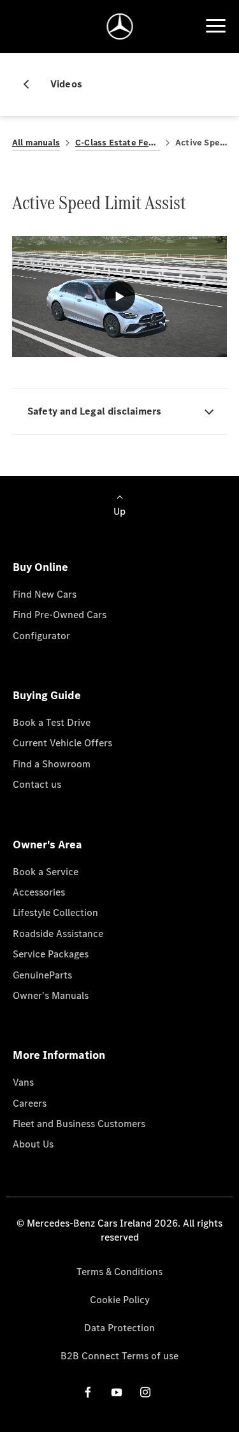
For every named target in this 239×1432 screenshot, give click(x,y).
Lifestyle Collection (55, 912)
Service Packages (51, 954)
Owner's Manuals (51, 995)
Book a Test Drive (52, 722)
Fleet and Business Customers (79, 1123)
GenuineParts (42, 975)
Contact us (37, 784)
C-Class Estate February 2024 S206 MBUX (117, 143)
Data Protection (119, 1327)
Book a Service (45, 871)
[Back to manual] (31, 84)
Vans (23, 1082)
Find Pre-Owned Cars (59, 614)
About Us (33, 1144)
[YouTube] (116, 1392)
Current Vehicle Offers (62, 742)
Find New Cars (44, 594)
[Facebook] (88, 1392)
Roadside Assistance (58, 933)
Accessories (39, 892)
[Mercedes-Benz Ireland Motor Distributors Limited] (119, 26)
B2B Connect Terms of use (119, 1355)
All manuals (36, 143)
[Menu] (215, 26)
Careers (30, 1103)
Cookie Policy (120, 1299)
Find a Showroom (52, 764)
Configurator (41, 635)
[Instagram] (145, 1392)
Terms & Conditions (119, 1271)
